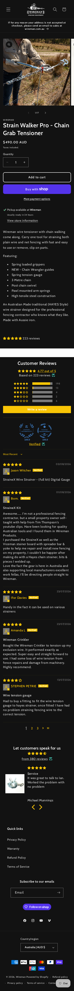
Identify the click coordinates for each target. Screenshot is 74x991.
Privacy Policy (16, 839)
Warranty (13, 848)
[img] (12, 464)
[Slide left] (29, 113)
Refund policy (60, 977)
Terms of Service (18, 866)
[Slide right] (45, 113)
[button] (8, 9)
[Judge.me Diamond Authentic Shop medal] (26, 431)
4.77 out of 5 (47, 371)
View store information (22, 220)
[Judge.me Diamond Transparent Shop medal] (44, 431)
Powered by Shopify (37, 977)
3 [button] (38, 728)
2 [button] (32, 728)
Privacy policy (15, 983)
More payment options (37, 198)
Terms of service (36, 983)
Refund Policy (16, 857)
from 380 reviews (35, 759)
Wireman (21, 977)
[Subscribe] (58, 893)
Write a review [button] (37, 409)
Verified (35, 444)
